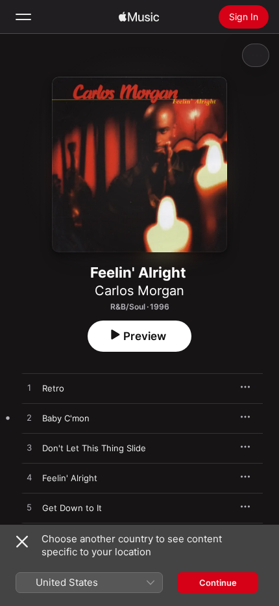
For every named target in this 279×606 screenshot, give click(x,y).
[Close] (22, 541)
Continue (218, 582)
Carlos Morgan (139, 290)
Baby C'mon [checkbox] (66, 418)
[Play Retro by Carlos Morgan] (29, 388)
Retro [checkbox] (53, 388)
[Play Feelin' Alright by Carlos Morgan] (29, 478)
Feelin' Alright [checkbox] (69, 478)
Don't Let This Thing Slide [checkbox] (94, 448)
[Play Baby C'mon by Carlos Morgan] (29, 418)
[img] (139, 17)
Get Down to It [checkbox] (72, 508)
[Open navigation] (23, 17)
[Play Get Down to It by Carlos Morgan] (29, 508)
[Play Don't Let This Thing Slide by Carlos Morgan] (29, 448)
